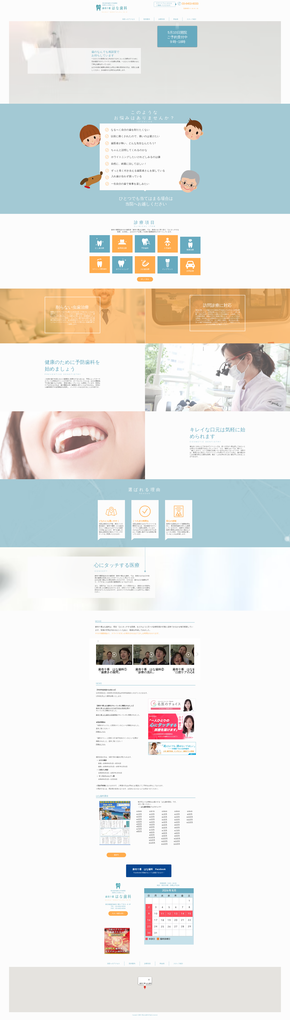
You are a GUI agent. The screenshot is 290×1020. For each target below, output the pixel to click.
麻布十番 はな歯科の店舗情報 (106, 715)
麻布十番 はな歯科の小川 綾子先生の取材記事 (112, 708)
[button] (99, 641)
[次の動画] (197, 654)
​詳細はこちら (100, 744)
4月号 (153, 822)
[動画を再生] (114, 654)
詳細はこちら (100, 732)
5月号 (153, 824)
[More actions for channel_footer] (99, 641)
